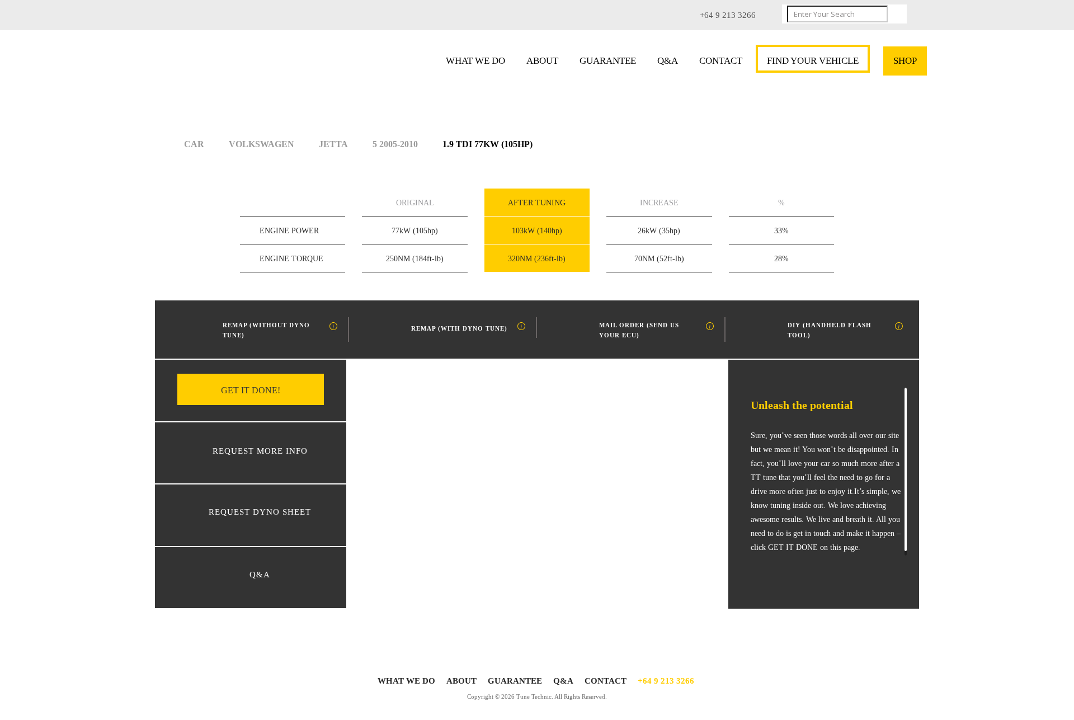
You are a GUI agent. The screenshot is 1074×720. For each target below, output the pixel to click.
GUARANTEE (608, 60)
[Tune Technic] (239, 64)
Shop (905, 60)
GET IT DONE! (250, 390)
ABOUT (542, 60)
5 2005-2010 (395, 144)
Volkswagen (261, 144)
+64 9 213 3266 (666, 680)
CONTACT (720, 60)
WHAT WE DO (475, 60)
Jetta (333, 144)
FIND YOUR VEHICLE (813, 60)
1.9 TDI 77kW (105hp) (487, 144)
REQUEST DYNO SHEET (260, 511)
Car (194, 144)
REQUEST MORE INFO (260, 450)
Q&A (667, 60)
